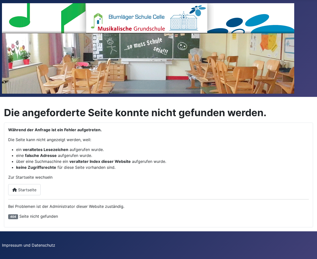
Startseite (26, 189)
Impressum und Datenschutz (28, 245)
